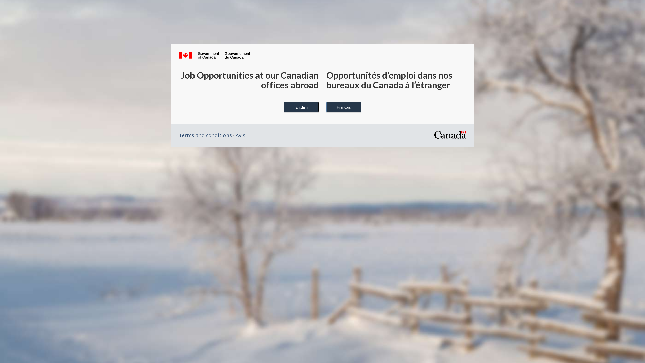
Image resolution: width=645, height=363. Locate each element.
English (301, 107)
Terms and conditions (205, 135)
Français (344, 107)
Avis (240, 135)
